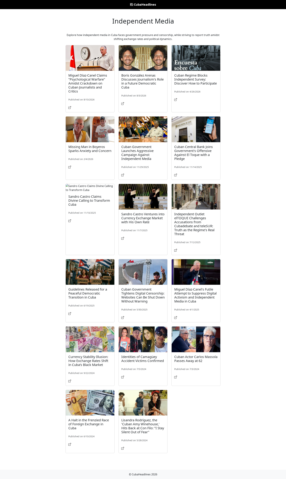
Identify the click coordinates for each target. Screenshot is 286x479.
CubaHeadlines (144, 4)
